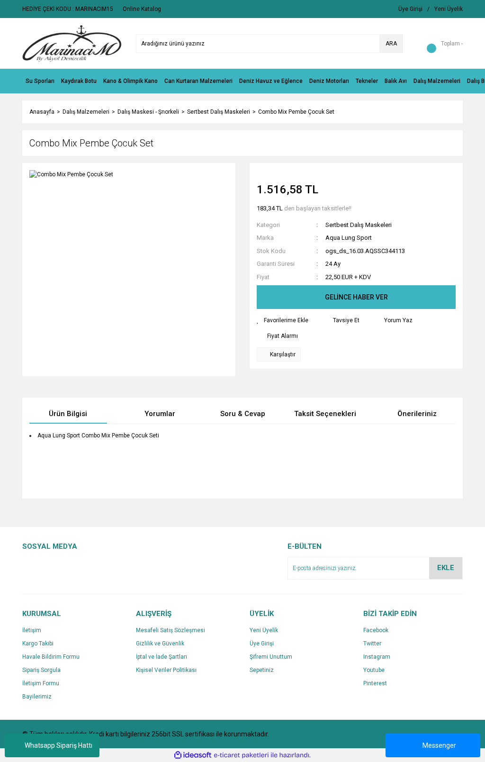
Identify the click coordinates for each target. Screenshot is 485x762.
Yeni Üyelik (264, 630)
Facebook (375, 630)
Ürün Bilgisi (68, 413)
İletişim (31, 630)
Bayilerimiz (37, 696)
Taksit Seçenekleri (325, 413)
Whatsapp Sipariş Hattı (58, 745)
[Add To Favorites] (282, 320)
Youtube (374, 670)
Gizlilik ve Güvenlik (160, 643)
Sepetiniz (262, 670)
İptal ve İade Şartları (161, 656)
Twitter (372, 643)
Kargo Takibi (38, 643)
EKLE (445, 567)
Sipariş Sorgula (41, 670)
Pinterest (375, 683)
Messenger (439, 745)
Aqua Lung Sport (348, 237)
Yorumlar (159, 413)
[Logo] (72, 43)
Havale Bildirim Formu (51, 656)
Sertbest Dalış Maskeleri (358, 224)
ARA (391, 43)
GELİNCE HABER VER (356, 297)
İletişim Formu (40, 683)
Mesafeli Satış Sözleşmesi (170, 630)
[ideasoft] (193, 755)
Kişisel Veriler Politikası (166, 670)
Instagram (376, 656)
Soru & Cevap (242, 413)
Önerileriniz (417, 413)
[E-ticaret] (241, 755)
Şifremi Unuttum (271, 656)
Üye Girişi (262, 643)
